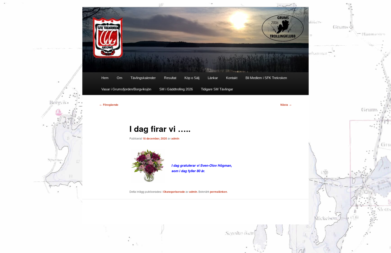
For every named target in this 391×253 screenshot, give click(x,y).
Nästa (285, 105)
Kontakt (231, 78)
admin (175, 138)
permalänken (218, 192)
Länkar (213, 78)
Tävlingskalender (143, 78)
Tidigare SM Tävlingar (217, 89)
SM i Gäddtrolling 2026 (176, 89)
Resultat (170, 78)
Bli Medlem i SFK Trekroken (266, 78)
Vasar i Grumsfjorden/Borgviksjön (126, 89)
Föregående (109, 105)
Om (119, 78)
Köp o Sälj (191, 78)
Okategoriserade (174, 192)
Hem (105, 78)
